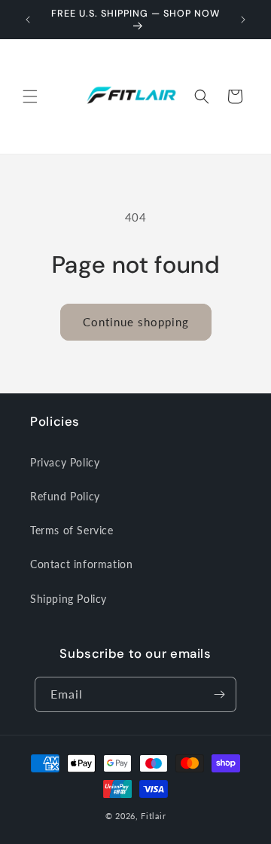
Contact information (81, 564)
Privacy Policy (64, 462)
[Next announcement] (243, 19)
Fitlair (153, 816)
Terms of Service (72, 530)
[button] (30, 96)
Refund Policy (65, 496)
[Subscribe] (219, 694)
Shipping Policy (68, 598)
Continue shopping (136, 322)
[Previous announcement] (27, 19)
